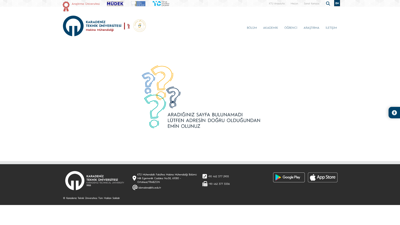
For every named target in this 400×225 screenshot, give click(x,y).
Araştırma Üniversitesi (86, 3)
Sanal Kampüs (311, 3)
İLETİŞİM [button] (331, 27)
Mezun (294, 3)
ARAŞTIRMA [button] (311, 27)
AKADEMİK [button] (270, 27)
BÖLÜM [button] (252, 27)
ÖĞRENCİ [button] (290, 27)
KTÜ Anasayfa (277, 3)
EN (337, 3)
